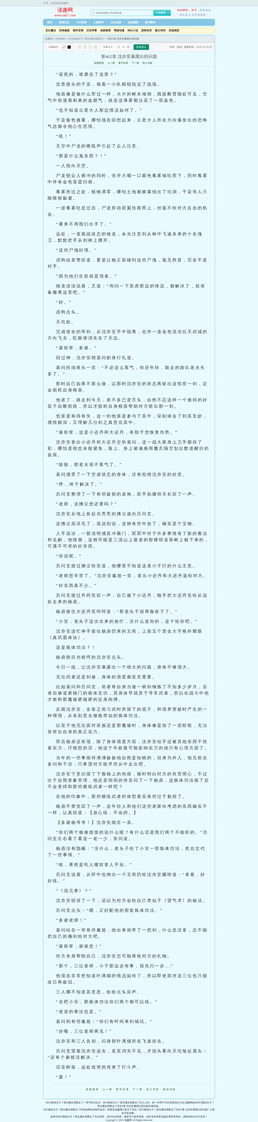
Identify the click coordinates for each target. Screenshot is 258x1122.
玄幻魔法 (50, 30)
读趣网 (65, 10)
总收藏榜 (133, 22)
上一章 (111, 63)
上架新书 (98, 22)
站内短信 (205, 10)
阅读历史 (64, 22)
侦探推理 (105, 30)
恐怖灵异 (146, 30)
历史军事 (92, 30)
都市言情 (78, 30)
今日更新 (81, 22)
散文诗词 (160, 30)
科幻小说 (133, 30)
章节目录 (123, 63)
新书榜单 (150, 22)
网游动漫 (119, 30)
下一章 (135, 63)
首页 (49, 22)
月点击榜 (116, 22)
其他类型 (174, 30)
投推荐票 (99, 63)
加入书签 (147, 63)
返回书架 (169, 1089)
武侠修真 (64, 30)
